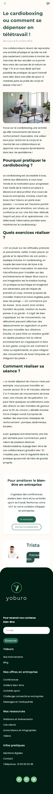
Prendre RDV (32, 557)
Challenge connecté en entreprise (23, 696)
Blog (5, 662)
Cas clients (9, 724)
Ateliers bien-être (13, 685)
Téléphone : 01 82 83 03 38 (18, 764)
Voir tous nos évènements (26, 527)
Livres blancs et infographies (19, 730)
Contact (8, 758)
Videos (7, 736)
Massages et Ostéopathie (18, 702)
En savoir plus (26, 519)
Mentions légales (13, 753)
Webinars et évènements (18, 719)
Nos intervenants (13, 657)
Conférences (10, 679)
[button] (48, 3)
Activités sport (11, 690)
